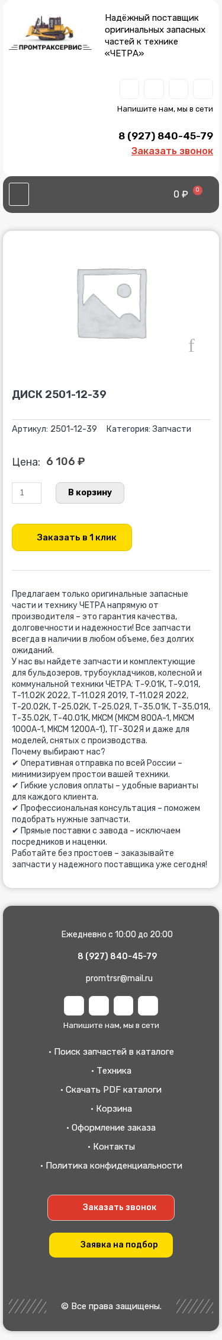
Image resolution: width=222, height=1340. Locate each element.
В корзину (90, 493)
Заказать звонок (172, 151)
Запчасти (171, 429)
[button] (19, 194)
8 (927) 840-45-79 (165, 136)
